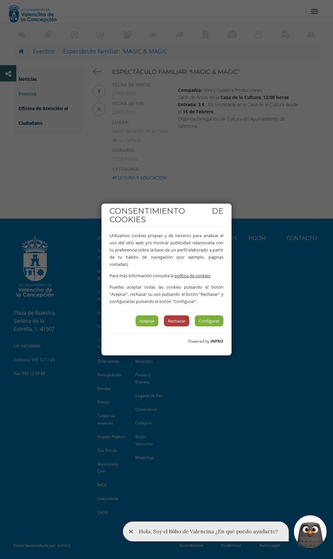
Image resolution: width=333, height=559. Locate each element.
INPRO (216, 341)
